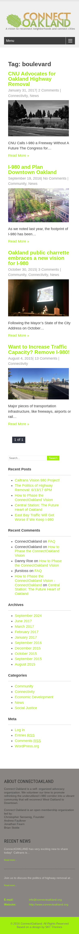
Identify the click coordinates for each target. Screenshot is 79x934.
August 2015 (25, 664)
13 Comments (46, 358)
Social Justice (26, 708)
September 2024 (28, 616)
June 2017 (23, 621)
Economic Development (34, 697)
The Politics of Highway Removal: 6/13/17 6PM (34, 487)
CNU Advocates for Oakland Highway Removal (32, 79)
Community (17, 184)
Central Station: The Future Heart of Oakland (37, 507)
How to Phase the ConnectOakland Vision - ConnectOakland (35, 580)
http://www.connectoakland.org (48, 904)
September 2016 (28, 643)
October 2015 (26, 654)
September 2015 (28, 659)
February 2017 (26, 632)
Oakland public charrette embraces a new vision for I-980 (38, 258)
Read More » (18, 155)
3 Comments (48, 269)
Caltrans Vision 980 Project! (37, 480)
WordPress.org (27, 746)
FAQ (51, 541)
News (34, 96)
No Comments (54, 178)
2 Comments (48, 90)
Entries (25, 735)
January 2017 (26, 637)
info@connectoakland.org (45, 899)
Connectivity (18, 96)
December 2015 (28, 648)
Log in (20, 730)
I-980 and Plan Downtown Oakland (32, 169)
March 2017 (24, 626)
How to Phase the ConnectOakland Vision (34, 497)
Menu (10, 40)
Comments (28, 741)
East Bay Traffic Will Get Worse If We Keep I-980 (34, 517)
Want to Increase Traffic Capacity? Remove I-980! (39, 349)
